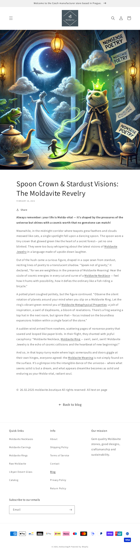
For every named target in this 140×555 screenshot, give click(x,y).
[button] (11, 18)
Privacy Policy (58, 480)
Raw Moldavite (17, 463)
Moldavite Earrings (20, 447)
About (53, 439)
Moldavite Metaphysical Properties (84, 305)
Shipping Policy (59, 447)
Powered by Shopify (79, 547)
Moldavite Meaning (80, 358)
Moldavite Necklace (97, 276)
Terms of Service (59, 455)
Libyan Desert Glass (20, 471)
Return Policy (58, 488)
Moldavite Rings (18, 455)
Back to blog (72, 404)
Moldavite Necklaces (21, 439)
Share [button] (24, 209)
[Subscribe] (71, 509)
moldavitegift (64, 547)
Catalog (13, 480)
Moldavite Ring (70, 339)
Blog (52, 471)
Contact (54, 463)
